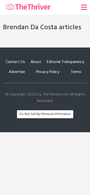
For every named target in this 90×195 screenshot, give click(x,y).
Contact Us (15, 62)
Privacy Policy (48, 72)
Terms (76, 72)
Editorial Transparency (65, 62)
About (35, 62)
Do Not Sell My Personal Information (45, 114)
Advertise (17, 72)
